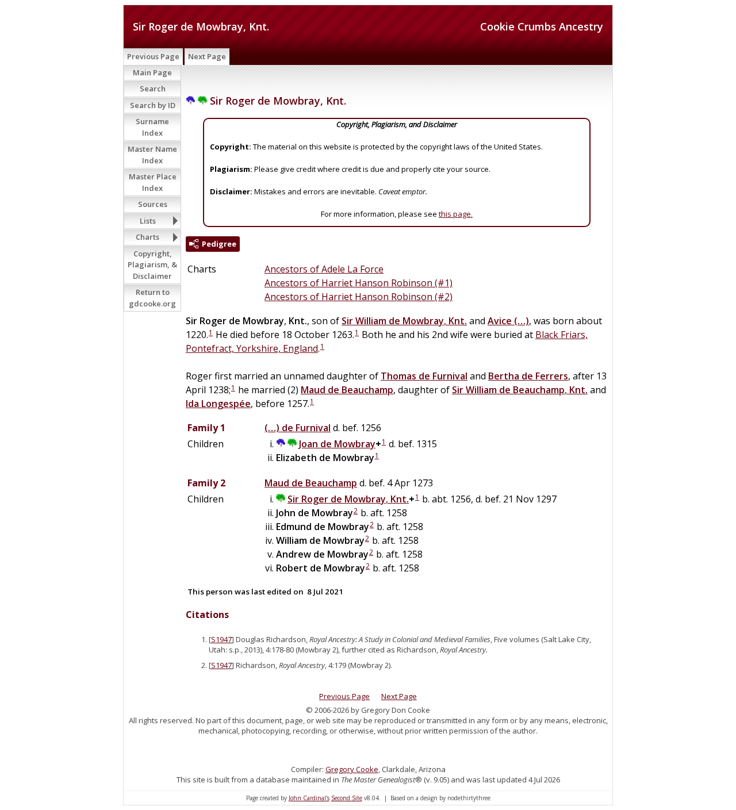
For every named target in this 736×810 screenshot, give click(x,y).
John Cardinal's (309, 798)
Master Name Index (152, 155)
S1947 (221, 639)
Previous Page (153, 56)
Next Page (207, 56)
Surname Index (152, 127)
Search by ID (152, 105)
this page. (456, 214)
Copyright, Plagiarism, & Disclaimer (152, 264)
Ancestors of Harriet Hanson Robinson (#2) (358, 296)
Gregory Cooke (351, 769)
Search (153, 88)
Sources (152, 204)
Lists (148, 221)
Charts (147, 237)
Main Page (152, 72)
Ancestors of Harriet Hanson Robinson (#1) (358, 283)
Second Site (346, 798)
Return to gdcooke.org (152, 298)
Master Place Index (153, 182)
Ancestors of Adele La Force (324, 269)
